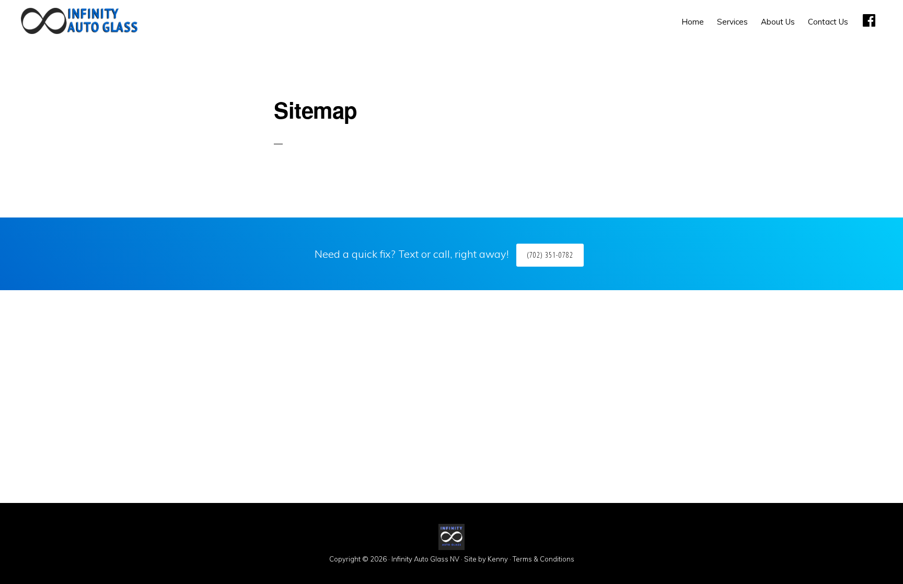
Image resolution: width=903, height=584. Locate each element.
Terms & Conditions (543, 559)
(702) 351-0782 (550, 255)
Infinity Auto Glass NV (425, 559)
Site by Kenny (486, 559)
